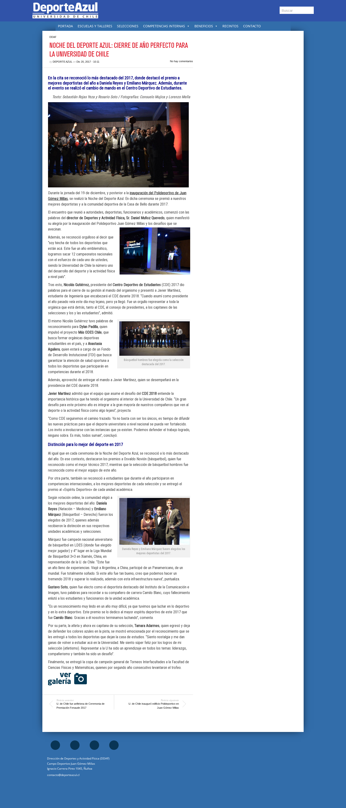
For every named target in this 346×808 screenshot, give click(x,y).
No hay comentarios (181, 61)
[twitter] (94, 745)
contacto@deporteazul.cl (63, 775)
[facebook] (55, 745)
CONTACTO (252, 26)
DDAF (52, 37)
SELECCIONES (127, 26)
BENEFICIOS (203, 26)
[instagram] (75, 745)
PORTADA (65, 26)
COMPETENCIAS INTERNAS (164, 26)
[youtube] (114, 745)
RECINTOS (230, 26)
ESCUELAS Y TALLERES (95, 26)
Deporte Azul (62, 61)
